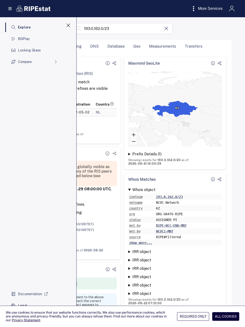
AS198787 (84, 224)
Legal (22, 305)
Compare (25, 62)
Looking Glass (29, 50)
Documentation (30, 294)
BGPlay (24, 39)
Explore (24, 27)
